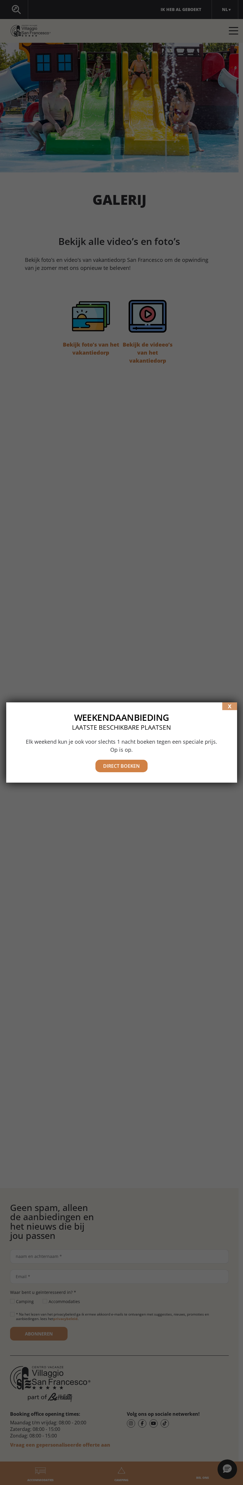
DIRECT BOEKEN (121, 766)
